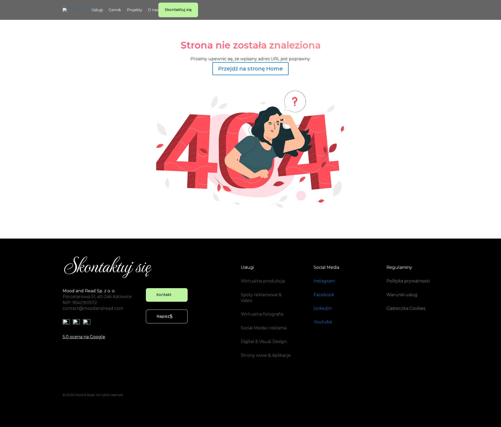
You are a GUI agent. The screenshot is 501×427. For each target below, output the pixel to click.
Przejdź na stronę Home (250, 69)
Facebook (324, 294)
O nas (153, 10)
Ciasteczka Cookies (405, 308)
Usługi (97, 10)
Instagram (324, 280)
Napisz (163, 316)
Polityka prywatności (408, 280)
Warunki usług (402, 294)
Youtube (323, 321)
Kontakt (163, 294)
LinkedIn (323, 308)
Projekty (134, 10)
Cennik (115, 10)
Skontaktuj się (178, 9)
